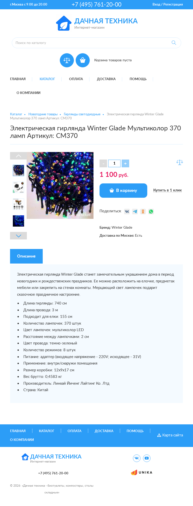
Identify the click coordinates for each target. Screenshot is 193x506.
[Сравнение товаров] (67, 60)
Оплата (76, 79)
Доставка (106, 79)
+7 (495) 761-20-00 (96, 5)
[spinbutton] (114, 163)
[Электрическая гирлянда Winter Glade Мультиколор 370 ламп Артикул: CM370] (60, 185)
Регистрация (173, 4)
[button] (125, 163)
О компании (28, 93)
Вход (156, 4)
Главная (18, 79)
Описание (26, 256)
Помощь (138, 79)
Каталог (47, 79)
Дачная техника (106, 21)
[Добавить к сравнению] (179, 162)
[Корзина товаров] (83, 60)
